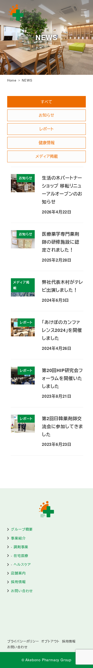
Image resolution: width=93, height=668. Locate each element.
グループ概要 (22, 529)
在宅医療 (21, 555)
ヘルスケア (22, 564)
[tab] (46, 101)
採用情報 (18, 581)
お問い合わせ (22, 590)
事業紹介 (18, 538)
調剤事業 (21, 546)
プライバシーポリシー (23, 641)
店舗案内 (18, 573)
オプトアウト (50, 641)
